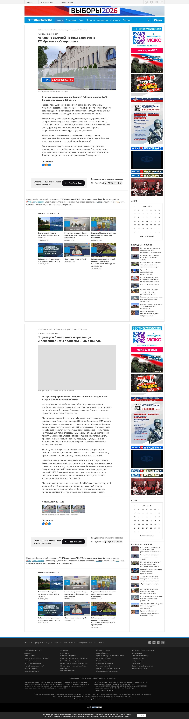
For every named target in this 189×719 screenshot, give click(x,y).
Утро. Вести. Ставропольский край (108, 668)
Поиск (148, 20)
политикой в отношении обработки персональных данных (109, 716)
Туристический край (103, 666)
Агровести (28, 653)
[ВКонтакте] (43, 165)
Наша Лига (136, 663)
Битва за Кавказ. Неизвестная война (36, 658)
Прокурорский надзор (103, 658)
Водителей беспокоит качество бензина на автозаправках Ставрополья (103, 235)
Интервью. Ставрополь (68, 656)
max (146, 2)
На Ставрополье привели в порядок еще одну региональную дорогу (149, 292)
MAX (158, 20)
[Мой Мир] (49, 165)
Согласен (141, 715)
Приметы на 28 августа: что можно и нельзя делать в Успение (48, 235)
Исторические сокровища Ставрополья (74, 658)
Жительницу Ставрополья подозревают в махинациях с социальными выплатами (149, 279)
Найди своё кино (138, 661)
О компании (69, 642)
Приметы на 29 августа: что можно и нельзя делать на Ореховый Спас (149, 313)
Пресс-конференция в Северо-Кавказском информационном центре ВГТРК (76, 235)
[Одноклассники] (46, 165)
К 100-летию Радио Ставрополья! (143, 650)
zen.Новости (38, 202)
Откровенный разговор (140, 656)
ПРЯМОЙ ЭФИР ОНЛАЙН (33, 650)
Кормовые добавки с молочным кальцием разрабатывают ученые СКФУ (151, 299)
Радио (49, 642)
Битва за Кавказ (29, 656)
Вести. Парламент (30, 661)
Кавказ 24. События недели (69, 661)
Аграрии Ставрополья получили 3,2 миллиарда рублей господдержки (151, 306)
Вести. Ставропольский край (34, 666)
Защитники (64, 650)
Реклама (92, 642)
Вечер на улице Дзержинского (142, 666)
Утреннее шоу (137, 653)
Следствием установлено (104, 663)
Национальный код (103, 650)
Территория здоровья (139, 668)
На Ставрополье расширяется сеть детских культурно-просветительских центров (150, 265)
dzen (151, 2)
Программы (39, 642)
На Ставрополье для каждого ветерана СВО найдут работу (49, 260)
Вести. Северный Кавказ (32, 663)
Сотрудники (82, 642)
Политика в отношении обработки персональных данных (93, 699)
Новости (28, 642)
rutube (156, 2)
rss (161, 2)
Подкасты (58, 642)
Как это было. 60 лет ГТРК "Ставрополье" (74, 663)
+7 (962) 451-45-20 (114, 183)
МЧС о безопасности (67, 671)
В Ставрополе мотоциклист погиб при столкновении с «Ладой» (149, 257)
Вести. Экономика (30, 668)
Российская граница (103, 661)
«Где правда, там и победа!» (75, 259)
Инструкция (64, 653)
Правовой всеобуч (102, 653)
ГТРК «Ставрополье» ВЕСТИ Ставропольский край (39, 20)
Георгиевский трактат (31, 671)
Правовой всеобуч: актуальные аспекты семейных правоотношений (151, 272)
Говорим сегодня (138, 658)
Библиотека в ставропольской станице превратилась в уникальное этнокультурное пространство (103, 262)
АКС (28, 202)
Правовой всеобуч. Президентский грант (110, 656)
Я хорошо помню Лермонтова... (107, 671)
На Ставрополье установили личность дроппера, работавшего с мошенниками (150, 250)
